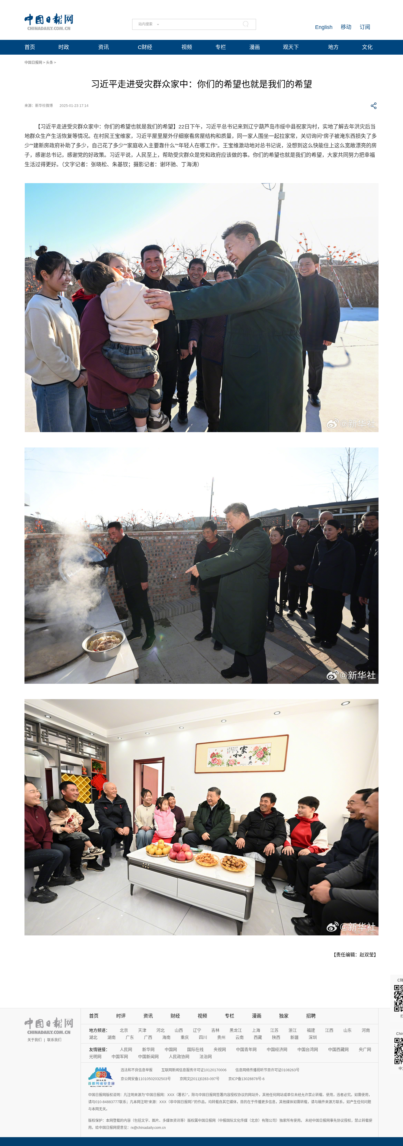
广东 (130, 1037)
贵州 (221, 1037)
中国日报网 (33, 63)
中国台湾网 (307, 1049)
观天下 (291, 47)
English (323, 27)
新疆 (294, 1037)
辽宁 (197, 1030)
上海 (256, 1030)
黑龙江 (236, 1030)
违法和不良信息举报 (137, 1070)
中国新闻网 (148, 1056)
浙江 (293, 1030)
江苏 (274, 1030)
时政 (63, 47)
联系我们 (54, 1040)
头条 (49, 63)
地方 (333, 47)
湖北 (93, 1037)
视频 (186, 47)
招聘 (311, 1015)
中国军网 (120, 1056)
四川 (203, 1037)
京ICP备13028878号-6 (246, 1079)
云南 (239, 1037)
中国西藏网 (338, 1049)
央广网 (365, 1049)
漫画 (254, 47)
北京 (124, 1030)
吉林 (215, 1030)
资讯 (103, 47)
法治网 (205, 1056)
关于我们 (34, 1040)
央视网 (220, 1049)
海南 (166, 1037)
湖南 (111, 1037)
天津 (142, 1030)
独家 (284, 1015)
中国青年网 (246, 1049)
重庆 (185, 1037)
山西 (179, 1030)
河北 (160, 1030)
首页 (29, 47)
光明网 (95, 1056)
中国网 (171, 1049)
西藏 (258, 1037)
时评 (121, 1015)
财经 (175, 1015)
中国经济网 (277, 1049)
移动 (346, 27)
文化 (367, 47)
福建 (311, 1030)
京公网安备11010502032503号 (146, 1079)
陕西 (276, 1037)
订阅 (365, 27)
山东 (347, 1030)
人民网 (126, 1049)
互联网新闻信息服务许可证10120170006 (194, 1070)
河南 (366, 1030)
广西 (148, 1037)
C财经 (145, 47)
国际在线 (195, 1049)
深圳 (313, 1037)
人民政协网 (179, 1056)
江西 (329, 1030)
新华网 (148, 1049)
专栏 (220, 47)
